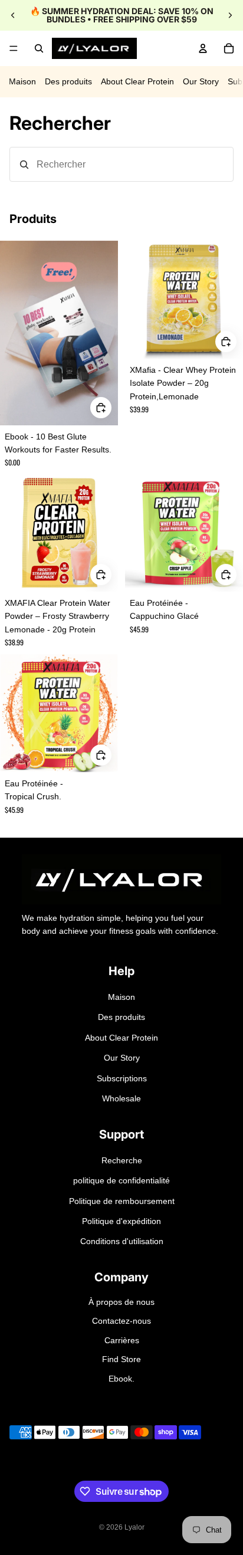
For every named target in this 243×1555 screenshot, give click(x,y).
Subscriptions (122, 1078)
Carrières (121, 1340)
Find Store (121, 1359)
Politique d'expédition (121, 1221)
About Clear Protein (137, 81)
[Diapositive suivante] (230, 15)
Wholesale (121, 1098)
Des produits (68, 81)
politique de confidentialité (121, 1180)
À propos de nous (121, 1302)
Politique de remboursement (122, 1201)
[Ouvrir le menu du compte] (203, 48)
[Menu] (13, 48)
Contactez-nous (121, 1321)
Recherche (121, 1160)
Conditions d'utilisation (121, 1241)
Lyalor (134, 1527)
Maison (22, 81)
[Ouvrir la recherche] (39, 48)
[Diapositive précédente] (13, 15)
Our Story (201, 81)
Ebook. (121, 1378)
